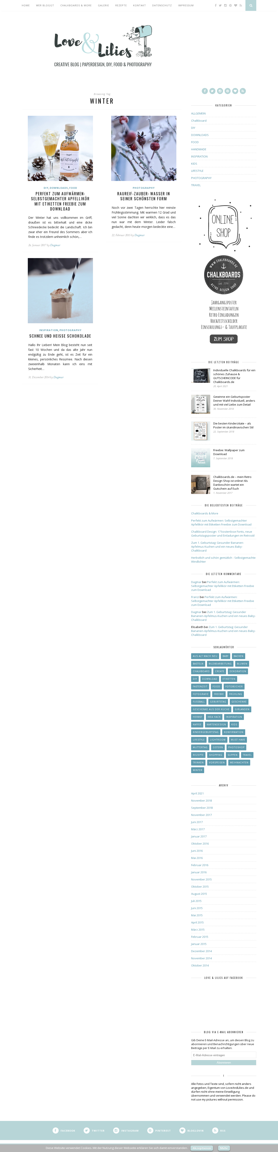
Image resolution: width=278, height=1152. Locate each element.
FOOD (73, 187)
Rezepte (121, 5)
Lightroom (218, 739)
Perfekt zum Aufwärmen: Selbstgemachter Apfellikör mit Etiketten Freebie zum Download (60, 201)
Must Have (238, 739)
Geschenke (239, 701)
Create (219, 671)
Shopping (215, 754)
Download (209, 678)
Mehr (224, 1148)
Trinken (198, 762)
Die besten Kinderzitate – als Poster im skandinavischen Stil (233, 425)
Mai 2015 (197, 915)
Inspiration (234, 716)
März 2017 (198, 829)
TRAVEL (196, 185)
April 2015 (197, 922)
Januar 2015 (199, 944)
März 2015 (198, 930)
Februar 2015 (199, 937)
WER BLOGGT (45, 5)
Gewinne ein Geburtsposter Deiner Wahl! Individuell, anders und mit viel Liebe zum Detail (234, 400)
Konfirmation (233, 732)
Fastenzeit (200, 686)
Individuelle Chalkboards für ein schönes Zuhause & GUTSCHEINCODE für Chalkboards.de (234, 376)
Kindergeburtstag (206, 732)
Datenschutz (162, 5)
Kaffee (197, 724)
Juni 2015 (197, 908)
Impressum (186, 5)
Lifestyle (199, 739)
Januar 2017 (199, 836)
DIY (46, 187)
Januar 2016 (199, 872)
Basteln (198, 663)
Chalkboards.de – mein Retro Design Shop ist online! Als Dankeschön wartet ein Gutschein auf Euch (232, 483)
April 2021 (197, 793)
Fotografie (201, 694)
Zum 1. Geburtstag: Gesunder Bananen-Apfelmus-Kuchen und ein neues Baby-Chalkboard (217, 546)
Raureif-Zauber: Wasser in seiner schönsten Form (143, 196)
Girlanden (242, 709)
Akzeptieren (202, 1148)
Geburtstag (218, 701)
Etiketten (229, 678)
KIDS (194, 164)
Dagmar (55, 245)
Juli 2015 (196, 901)
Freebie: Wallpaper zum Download (229, 452)
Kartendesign (216, 724)
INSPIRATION (48, 330)
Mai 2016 (197, 858)
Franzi (195, 597)
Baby (225, 656)
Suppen (233, 754)
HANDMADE (198, 149)
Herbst (197, 716)
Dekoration (238, 671)
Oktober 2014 (200, 965)
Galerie (103, 5)
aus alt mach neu (205, 656)
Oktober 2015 (200, 886)
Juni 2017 (197, 822)
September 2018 (202, 808)
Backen (238, 656)
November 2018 (201, 800)
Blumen (242, 663)
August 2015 (199, 894)
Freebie (219, 694)
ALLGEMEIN (198, 113)
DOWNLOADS (59, 187)
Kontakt (139, 5)
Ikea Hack (214, 716)
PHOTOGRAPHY (144, 187)
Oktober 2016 (200, 843)
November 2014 (201, 958)
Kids (234, 724)
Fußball (199, 701)
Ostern (218, 747)
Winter (197, 770)
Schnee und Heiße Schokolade (60, 336)
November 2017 (201, 815)
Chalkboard (199, 121)
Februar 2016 (199, 865)
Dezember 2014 (201, 951)
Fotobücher (234, 686)
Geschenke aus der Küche (211, 709)
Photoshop (236, 747)
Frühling (235, 694)
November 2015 (201, 879)
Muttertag (200, 747)
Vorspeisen (217, 762)
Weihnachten (239, 762)
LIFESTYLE (197, 171)
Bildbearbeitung (220, 663)
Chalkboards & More (76, 5)
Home (26, 5)
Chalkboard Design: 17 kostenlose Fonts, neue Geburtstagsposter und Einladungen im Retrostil (223, 533)
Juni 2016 (197, 851)
